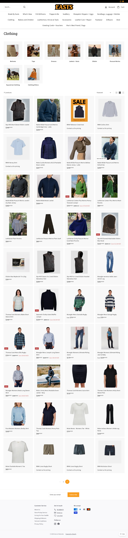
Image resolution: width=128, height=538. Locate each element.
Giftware (109, 20)
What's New (27, 14)
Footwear (98, 20)
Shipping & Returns (40, 518)
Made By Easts (13, 14)
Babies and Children (26, 20)
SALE (118, 20)
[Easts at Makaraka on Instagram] (55, 524)
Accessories (66, 20)
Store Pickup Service (40, 512)
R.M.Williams (41, 14)
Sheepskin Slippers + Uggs (83, 14)
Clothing (11, 20)
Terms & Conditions (40, 521)
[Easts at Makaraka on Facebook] (59, 524)
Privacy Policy (38, 524)
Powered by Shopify (71, 534)
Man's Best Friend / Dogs (75, 25)
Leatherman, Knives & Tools (48, 20)
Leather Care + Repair (83, 20)
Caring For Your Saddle (41, 515)
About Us (37, 509)
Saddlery (66, 14)
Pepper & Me (54, 14)
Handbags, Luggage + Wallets (108, 14)
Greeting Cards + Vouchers (53, 25)
